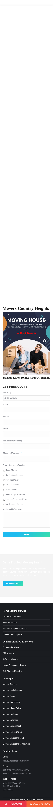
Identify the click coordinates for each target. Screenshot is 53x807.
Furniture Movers (13, 480)
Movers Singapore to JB (13, 738)
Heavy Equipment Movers (16, 494)
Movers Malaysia (21, 800)
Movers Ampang (10, 684)
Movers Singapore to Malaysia (16, 744)
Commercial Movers (12, 647)
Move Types (8, 393)
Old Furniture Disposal (15, 475)
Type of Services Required (15, 465)
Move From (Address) (13, 441)
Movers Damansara (11, 702)
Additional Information (13, 509)
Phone (7, 416)
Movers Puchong (10, 714)
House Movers (11, 470)
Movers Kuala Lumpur (12, 690)
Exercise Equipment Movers (17, 499)
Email (6, 429)
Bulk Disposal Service (14, 504)
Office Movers (11, 490)
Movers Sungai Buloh (12, 726)
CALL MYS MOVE (41, 803)
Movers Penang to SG (12, 732)
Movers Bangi (9, 696)
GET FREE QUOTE (14, 803)
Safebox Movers (12, 485)
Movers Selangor (10, 720)
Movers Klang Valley (12, 708)
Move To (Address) (12, 453)
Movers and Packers (12, 616)
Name (6, 404)
